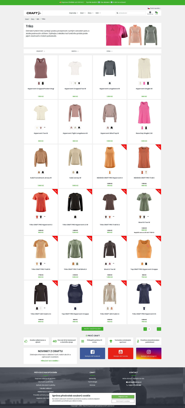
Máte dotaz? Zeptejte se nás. (133, 378)
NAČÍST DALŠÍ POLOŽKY (92, 329)
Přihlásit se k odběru (49, 361)
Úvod (27, 19)
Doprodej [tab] (72, 13)
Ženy (32, 19)
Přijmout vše (123, 397)
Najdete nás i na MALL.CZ (46, 398)
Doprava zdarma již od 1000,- (45, 378)
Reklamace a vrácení (45, 392)
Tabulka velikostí (46, 388)
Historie (92, 385)
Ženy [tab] (90, 13)
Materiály (92, 378)
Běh (38, 19)
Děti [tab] (97, 13)
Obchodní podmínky (45, 382)
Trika (43, 19)
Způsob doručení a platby (45, 385)
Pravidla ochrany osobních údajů (45, 395)
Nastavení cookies (123, 401)
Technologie (92, 382)
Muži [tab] (82, 13)
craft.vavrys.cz (108, 406)
